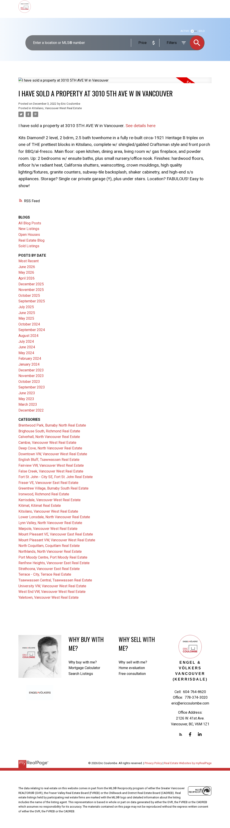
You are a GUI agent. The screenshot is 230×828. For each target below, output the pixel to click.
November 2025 (31, 290)
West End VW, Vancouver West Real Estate (52, 592)
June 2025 (26, 313)
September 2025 (31, 301)
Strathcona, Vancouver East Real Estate (49, 569)
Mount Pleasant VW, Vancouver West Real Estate (56, 540)
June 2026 (26, 267)
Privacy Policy (153, 763)
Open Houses (29, 234)
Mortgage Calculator (84, 668)
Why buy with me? (83, 662)
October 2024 (29, 324)
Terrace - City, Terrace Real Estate (44, 574)
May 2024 (26, 353)
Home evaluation (132, 668)
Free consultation (132, 674)
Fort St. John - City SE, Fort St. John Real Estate (55, 477)
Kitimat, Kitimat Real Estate (39, 505)
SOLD (202, 31)
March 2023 (27, 404)
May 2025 (26, 318)
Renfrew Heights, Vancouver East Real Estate (54, 563)
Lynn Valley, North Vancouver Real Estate (50, 523)
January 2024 (29, 364)
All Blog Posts (29, 223)
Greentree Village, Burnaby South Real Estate (53, 488)
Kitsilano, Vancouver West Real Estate (57, 108)
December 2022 (31, 410)
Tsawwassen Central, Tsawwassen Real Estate (55, 580)
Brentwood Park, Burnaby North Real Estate (52, 425)
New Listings (28, 229)
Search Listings (81, 674)
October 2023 (29, 381)
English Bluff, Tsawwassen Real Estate (49, 459)
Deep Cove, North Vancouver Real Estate (50, 448)
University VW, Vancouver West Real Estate (52, 586)
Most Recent (28, 261)
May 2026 (26, 272)
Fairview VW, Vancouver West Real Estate (51, 465)
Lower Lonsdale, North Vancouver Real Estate (54, 517)
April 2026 (26, 278)
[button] (181, 734)
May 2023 (26, 399)
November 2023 (31, 376)
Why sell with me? (133, 662)
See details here (140, 125)
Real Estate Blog (31, 240)
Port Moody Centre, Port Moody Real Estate (52, 557)
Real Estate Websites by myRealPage (188, 763)
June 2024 (26, 347)
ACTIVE (185, 31)
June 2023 (26, 393)
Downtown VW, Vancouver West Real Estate (52, 454)
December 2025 (31, 284)
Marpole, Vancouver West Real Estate (47, 529)
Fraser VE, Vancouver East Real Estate (48, 483)
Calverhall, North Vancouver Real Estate (49, 437)
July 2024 (26, 341)
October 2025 (29, 295)
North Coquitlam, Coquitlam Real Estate (49, 546)
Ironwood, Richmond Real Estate (43, 494)
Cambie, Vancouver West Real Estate (47, 442)
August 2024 (28, 336)
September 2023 (31, 387)
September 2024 (31, 330)
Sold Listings (28, 246)
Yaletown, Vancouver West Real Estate (48, 597)
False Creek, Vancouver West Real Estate (50, 471)
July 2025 (26, 307)
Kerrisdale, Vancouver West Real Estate (49, 500)
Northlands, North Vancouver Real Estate (50, 551)
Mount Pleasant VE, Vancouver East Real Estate (55, 534)
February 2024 (29, 358)
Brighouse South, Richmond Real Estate (49, 431)
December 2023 (31, 370)
